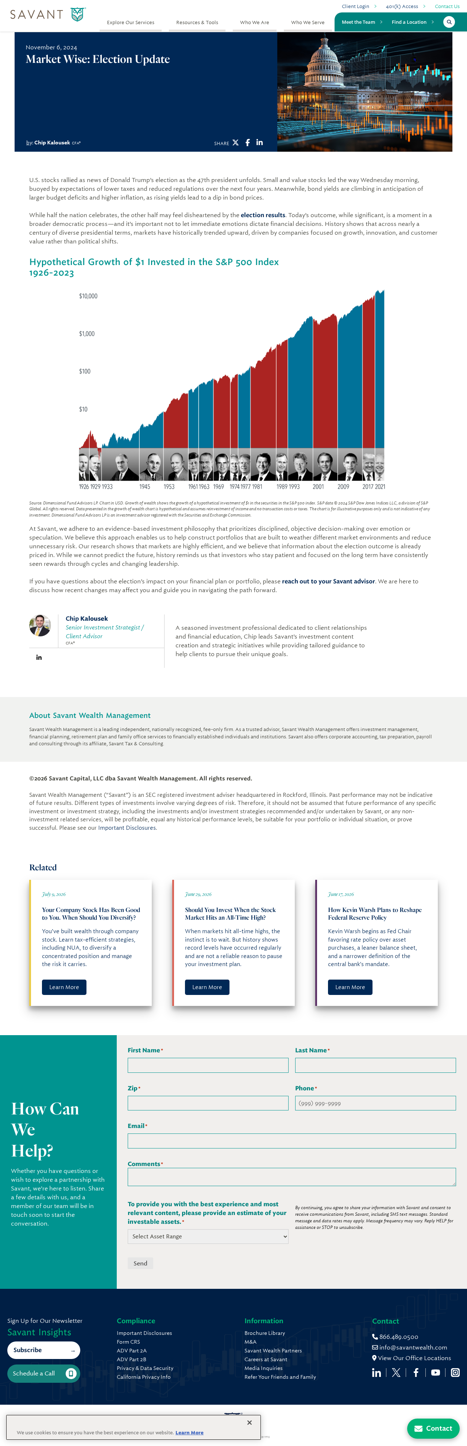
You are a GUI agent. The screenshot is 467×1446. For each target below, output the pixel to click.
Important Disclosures (127, 828)
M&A (250, 1342)
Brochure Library (264, 1333)
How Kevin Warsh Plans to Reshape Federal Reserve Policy (375, 913)
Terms (264, 1436)
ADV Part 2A (132, 1350)
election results (263, 215)
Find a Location (409, 22)
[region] (133, 1427)
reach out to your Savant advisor (328, 581)
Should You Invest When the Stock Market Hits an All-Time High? (230, 913)
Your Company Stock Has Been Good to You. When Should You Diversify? (91, 913)
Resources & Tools (197, 22)
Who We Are (254, 22)
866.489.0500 (398, 1337)
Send (140, 1263)
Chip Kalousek (52, 142)
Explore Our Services (130, 22)
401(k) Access (402, 6)
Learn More (64, 987)
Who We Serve (308, 22)
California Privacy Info (144, 1377)
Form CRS (128, 1342)
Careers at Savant (265, 1359)
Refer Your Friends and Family (280, 1377)
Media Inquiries (263, 1368)
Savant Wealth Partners (273, 1350)
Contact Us (447, 6)
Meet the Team (358, 22)
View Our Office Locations (414, 1358)
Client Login (355, 6)
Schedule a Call (34, 1373)
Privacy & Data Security (145, 1368)
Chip (87, 618)
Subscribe (27, 1350)
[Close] (250, 1423)
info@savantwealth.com (413, 1347)
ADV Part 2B (131, 1359)
